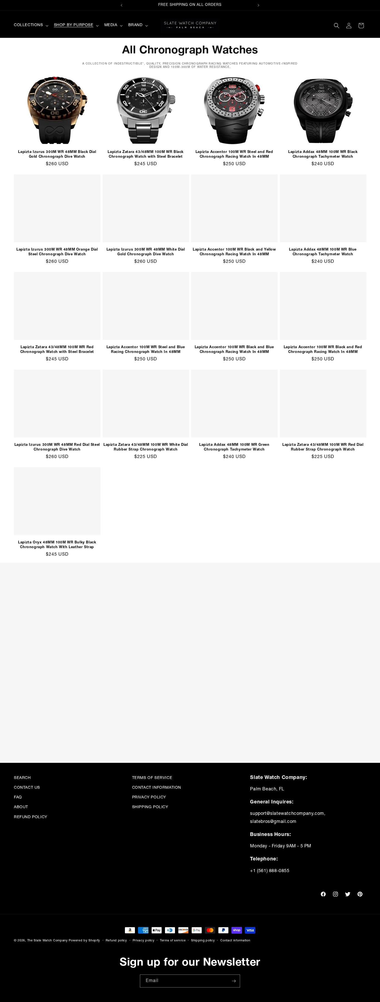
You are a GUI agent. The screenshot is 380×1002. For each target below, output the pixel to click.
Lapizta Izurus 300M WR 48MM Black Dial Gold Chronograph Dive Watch (57, 154)
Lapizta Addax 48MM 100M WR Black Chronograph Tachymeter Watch (322, 154)
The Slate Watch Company (47, 940)
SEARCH (22, 778)
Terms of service (173, 940)
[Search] (336, 25)
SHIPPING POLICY (150, 807)
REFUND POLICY (30, 817)
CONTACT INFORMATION (156, 788)
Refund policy (116, 940)
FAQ (18, 797)
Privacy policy (144, 940)
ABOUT (21, 807)
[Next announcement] (258, 5)
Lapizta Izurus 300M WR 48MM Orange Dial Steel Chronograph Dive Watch (57, 251)
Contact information (235, 940)
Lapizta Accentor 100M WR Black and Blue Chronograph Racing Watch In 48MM (234, 349)
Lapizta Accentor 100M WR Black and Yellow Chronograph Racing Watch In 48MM (234, 251)
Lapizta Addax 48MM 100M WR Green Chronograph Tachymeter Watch (234, 446)
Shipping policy (203, 940)
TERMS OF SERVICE (152, 778)
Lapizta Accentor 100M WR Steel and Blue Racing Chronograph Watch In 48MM (146, 349)
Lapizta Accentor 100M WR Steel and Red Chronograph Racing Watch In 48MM (234, 154)
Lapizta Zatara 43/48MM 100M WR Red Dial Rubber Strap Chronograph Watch (322, 446)
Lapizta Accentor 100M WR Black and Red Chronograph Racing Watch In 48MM (323, 349)
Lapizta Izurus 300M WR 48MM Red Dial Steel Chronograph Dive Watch (57, 446)
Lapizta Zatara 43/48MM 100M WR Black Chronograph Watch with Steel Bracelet (146, 154)
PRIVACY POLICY (149, 797)
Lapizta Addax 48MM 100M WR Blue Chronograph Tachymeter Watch (323, 251)
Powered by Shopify (84, 940)
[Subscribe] (234, 981)
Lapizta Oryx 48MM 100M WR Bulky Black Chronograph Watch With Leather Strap (57, 544)
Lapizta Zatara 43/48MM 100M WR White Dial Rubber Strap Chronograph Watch (145, 446)
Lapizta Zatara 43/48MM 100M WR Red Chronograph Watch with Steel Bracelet (57, 349)
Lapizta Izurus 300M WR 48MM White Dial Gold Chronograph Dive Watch (146, 251)
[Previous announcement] (121, 5)
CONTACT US (27, 788)
